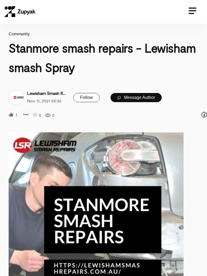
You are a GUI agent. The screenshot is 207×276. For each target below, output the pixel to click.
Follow (86, 97)
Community (19, 33)
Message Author (139, 97)
